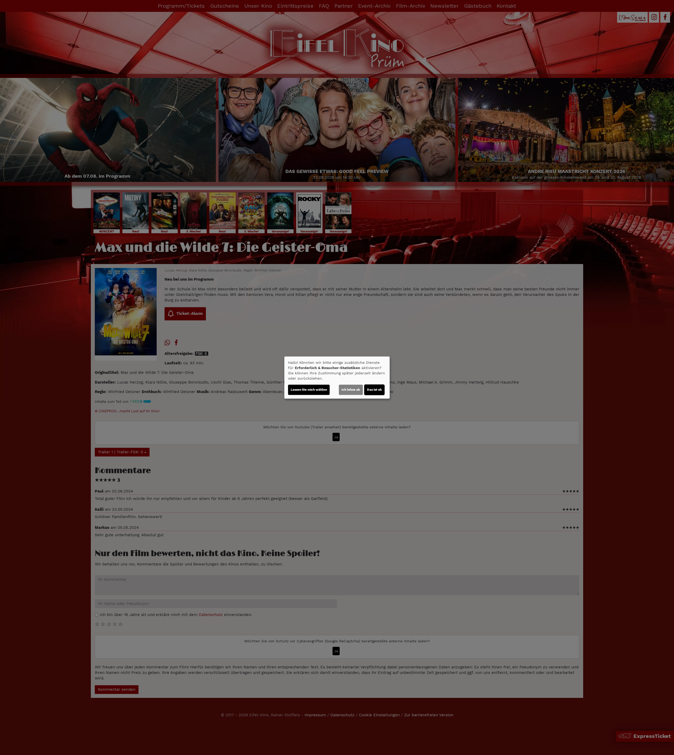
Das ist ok (374, 389)
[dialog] (337, 377)
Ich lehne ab (350, 389)
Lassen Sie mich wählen (309, 389)
